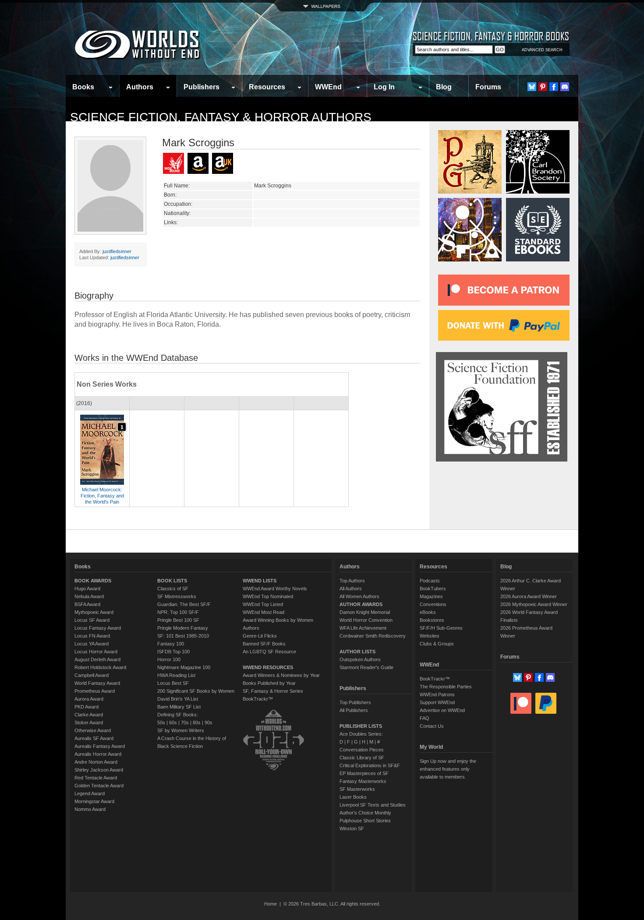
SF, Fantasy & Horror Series (273, 691)
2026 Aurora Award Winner (528, 596)
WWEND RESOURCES (268, 667)
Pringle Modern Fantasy (182, 628)
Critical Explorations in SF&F (370, 765)
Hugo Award (87, 588)
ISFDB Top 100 (173, 651)
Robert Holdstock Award (100, 667)
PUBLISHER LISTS (361, 726)
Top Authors (352, 580)
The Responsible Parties (446, 686)
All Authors (351, 588)
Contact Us (432, 726)
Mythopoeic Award (93, 612)
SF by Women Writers (180, 730)
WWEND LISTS (259, 580)
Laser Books (353, 797)
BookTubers (433, 588)
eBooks (428, 612)
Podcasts (430, 580)
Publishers (201, 87)
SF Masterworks (357, 789)
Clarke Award (88, 714)
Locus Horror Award (95, 651)
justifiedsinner (117, 251)
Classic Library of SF (362, 757)
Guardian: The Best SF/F (184, 604)
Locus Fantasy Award (97, 628)
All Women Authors (359, 596)
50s (161, 722)
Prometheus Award (94, 691)
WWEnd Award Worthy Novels (275, 588)
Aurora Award (88, 698)
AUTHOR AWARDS (361, 604)
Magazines (431, 596)
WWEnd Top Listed (263, 604)
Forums (488, 87)
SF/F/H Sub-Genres (441, 628)
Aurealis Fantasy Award (99, 746)
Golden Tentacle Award (99, 785)
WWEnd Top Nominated (268, 596)
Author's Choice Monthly (365, 812)
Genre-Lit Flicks (260, 635)
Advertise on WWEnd (442, 710)
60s (173, 722)
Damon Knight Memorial (365, 612)
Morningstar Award (94, 801)
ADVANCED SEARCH (542, 50)
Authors (139, 87)
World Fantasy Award (97, 683)
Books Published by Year (269, 683)
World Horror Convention (366, 620)
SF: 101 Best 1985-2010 (183, 635)
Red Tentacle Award (95, 777)
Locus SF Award (92, 620)
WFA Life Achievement (363, 628)
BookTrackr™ (258, 698)
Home (270, 903)
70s (185, 722)
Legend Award (89, 793)
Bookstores (432, 620)
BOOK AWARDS (92, 580)
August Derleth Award (97, 659)
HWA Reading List (176, 675)
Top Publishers (355, 702)
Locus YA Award (91, 643)
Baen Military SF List (179, 706)
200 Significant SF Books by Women (195, 691)
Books (83, 87)
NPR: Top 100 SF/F (178, 612)
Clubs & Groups (437, 643)
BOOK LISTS (172, 580)
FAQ (424, 718)
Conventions (433, 604)
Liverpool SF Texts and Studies (373, 804)
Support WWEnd (437, 702)
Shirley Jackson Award (98, 769)
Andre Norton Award (95, 762)
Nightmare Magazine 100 (183, 667)
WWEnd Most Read (263, 612)
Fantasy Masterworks (363, 781)
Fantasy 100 (170, 643)
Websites (429, 635)
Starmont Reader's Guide (366, 667)
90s (208, 722)
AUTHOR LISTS (357, 651)
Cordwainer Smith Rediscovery (373, 635)
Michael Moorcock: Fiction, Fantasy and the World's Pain (102, 495)
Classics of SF (172, 588)
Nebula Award (89, 596)
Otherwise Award (92, 730)
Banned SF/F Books (264, 643)
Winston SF (352, 828)
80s (197, 722)
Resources (267, 87)
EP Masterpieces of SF (364, 773)
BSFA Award (87, 604)
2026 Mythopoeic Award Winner (533, 604)
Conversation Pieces (362, 749)
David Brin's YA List (177, 698)
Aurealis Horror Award (97, 754)
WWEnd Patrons (437, 694)
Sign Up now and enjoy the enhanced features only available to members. (448, 768)
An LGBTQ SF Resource (269, 651)
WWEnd (328, 87)
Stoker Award (88, 722)
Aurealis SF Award (93, 738)
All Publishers (354, 710)
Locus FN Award (92, 635)
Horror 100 (168, 659)
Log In (384, 87)
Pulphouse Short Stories (365, 820)
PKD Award (86, 706)
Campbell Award (91, 675)
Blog (444, 87)
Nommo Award (90, 809)
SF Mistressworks (176, 596)
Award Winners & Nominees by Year (281, 675)
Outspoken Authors (360, 659)
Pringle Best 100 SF (178, 620)
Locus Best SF (173, 683)
